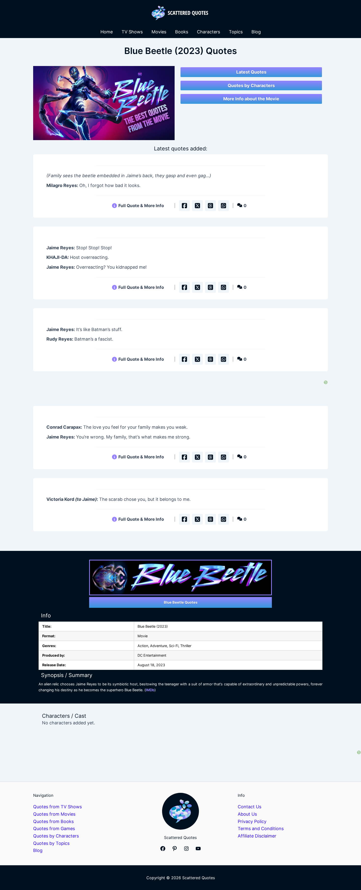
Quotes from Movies (54, 814)
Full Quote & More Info (141, 205)
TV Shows (132, 31)
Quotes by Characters (251, 85)
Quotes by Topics (51, 843)
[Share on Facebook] (184, 205)
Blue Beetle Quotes (180, 602)
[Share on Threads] (210, 205)
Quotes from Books (53, 821)
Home (106, 31)
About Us (247, 814)
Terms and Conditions (261, 828)
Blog (256, 31)
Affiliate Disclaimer (257, 835)
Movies (159, 31)
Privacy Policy (252, 821)
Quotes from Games (54, 828)
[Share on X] (197, 205)
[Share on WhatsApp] (223, 205)
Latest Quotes (251, 72)
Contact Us (249, 806)
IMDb (150, 690)
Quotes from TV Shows (57, 806)
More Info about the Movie (251, 98)
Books (181, 31)
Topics (236, 31)
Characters (208, 31)
